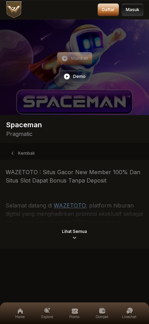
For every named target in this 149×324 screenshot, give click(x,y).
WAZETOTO (70, 205)
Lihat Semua (74, 231)
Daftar (108, 9)
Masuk (132, 9)
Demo (79, 76)
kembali (26, 153)
